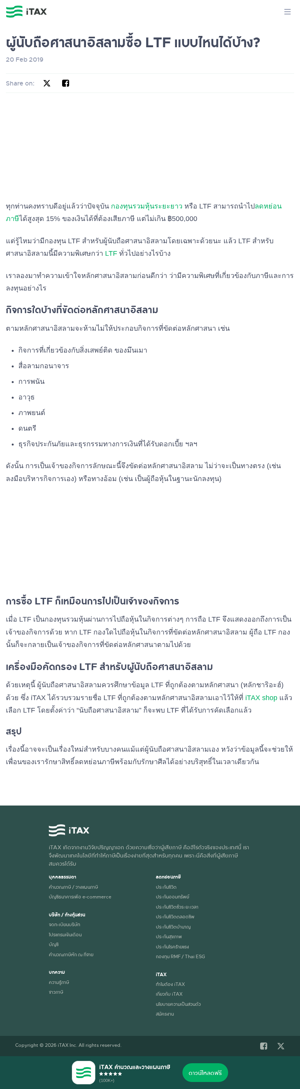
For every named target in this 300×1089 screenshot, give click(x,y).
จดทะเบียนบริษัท (64, 924)
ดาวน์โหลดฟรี (205, 1073)
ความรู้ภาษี (59, 982)
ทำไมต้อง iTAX (170, 984)
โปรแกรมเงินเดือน (65, 934)
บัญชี (54, 944)
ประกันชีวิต (166, 887)
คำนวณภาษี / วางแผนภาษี (73, 887)
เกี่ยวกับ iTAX (169, 994)
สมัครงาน (165, 1014)
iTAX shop (261, 698)
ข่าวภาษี (56, 992)
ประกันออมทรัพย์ (172, 896)
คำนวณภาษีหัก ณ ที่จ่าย (71, 954)
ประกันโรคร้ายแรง (172, 946)
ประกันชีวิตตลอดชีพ (175, 916)
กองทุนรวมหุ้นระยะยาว (146, 206)
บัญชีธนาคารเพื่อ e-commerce (80, 896)
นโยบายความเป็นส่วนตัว (178, 1004)
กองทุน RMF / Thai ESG (180, 956)
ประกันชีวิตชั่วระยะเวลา (177, 907)
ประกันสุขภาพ (169, 936)
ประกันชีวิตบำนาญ (173, 926)
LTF (111, 253)
